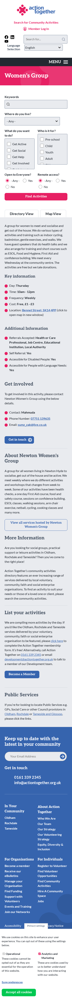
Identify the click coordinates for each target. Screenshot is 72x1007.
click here (57, 641)
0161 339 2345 (31, 654)
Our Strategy (47, 829)
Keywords (12, 97)
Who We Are (47, 818)
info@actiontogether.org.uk (37, 782)
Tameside (11, 828)
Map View (53, 214)
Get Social (19, 150)
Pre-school (52, 139)
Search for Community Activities (36, 22)
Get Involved (20, 163)
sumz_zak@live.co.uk (32, 424)
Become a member (17, 866)
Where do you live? (18, 114)
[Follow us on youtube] (6, 41)
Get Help (18, 157)
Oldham (10, 714)
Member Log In (38, 28)
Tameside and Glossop (47, 714)
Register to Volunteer (52, 866)
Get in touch (17, 440)
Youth (49, 152)
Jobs (41, 901)
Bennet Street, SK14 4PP (39, 310)
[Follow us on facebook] (6, 37)
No (13, 187)
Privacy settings (36, 926)
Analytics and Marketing (49, 955)
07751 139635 (40, 418)
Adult (49, 158)
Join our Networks (17, 912)
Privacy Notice (53, 925)
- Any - (15, 180)
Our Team (44, 824)
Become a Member (22, 674)
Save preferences (12, 982)
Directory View (21, 214)
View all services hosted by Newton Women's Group (36, 525)
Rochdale (23, 714)
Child (48, 146)
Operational (13, 953)
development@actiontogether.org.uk (29, 659)
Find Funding (13, 891)
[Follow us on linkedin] (12, 37)
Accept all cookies (19, 992)
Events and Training (18, 906)
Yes (30, 180)
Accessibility (13, 925)
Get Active (19, 144)
